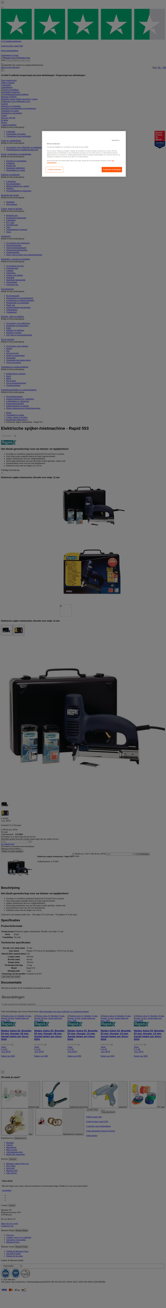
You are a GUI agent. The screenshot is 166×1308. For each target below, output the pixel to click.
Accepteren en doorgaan (112, 169)
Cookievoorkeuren (54, 169)
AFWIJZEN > (116, 140)
